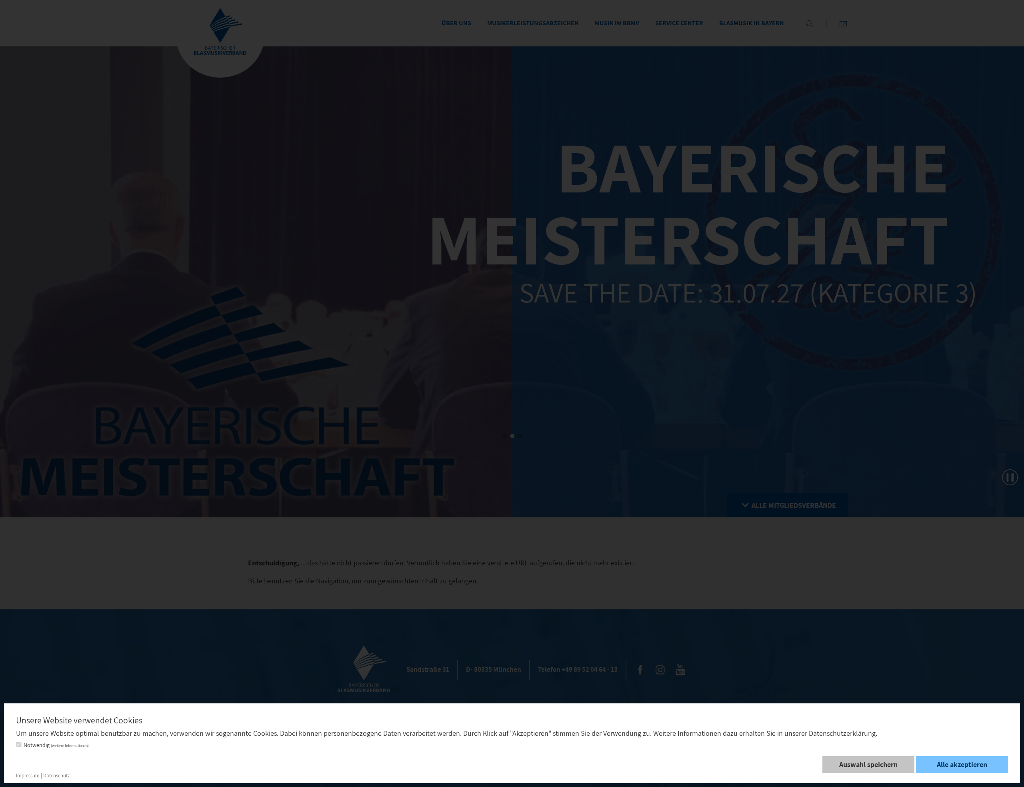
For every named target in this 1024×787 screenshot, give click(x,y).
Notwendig (56, 745)
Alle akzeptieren (962, 764)
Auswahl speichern (868, 764)
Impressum (28, 775)
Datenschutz (56, 775)
